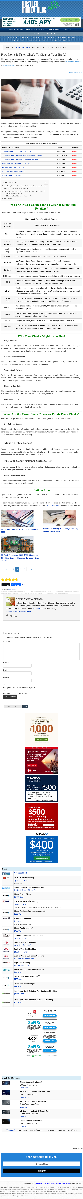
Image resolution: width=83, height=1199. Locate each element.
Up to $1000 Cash (21, 938)
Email (5, 670)
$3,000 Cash (19, 897)
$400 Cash (18, 931)
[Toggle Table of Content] (44, 183)
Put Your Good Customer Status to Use (19, 196)
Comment (7, 641)
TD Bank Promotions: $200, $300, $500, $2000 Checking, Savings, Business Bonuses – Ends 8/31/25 (20, 558)
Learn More (24, 1088)
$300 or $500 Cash (21, 965)
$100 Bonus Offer (20, 952)
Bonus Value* (12, 1130)
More (24, 584)
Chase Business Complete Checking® (16, 151)
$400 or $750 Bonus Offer (24, 959)
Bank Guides (12, 589)
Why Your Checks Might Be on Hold (16, 188)
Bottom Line (8, 198)
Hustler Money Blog (41, 7)
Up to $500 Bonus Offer (23, 945)
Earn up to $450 (20, 904)
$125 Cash (18, 979)
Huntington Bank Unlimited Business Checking (20, 159)
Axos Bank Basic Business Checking (16, 163)
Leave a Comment (75, 73)
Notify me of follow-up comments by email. (19, 687)
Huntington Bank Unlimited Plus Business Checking (22, 155)
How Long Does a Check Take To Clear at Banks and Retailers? (25, 186)
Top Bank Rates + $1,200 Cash (26, 890)
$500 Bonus (18, 921)
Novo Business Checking (11, 175)
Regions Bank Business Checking (15, 167)
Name (6, 663)
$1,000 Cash (19, 994)
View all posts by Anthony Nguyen (19, 611)
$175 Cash (18, 986)
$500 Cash (18, 914)
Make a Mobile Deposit (14, 193)
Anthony (36, 608)
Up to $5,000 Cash (21, 881)
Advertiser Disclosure (73, 62)
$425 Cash (18, 972)
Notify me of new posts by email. (15, 693)
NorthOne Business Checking (13, 171)
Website (6, 677)
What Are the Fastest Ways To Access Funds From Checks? (24, 191)
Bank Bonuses (53, 506)
